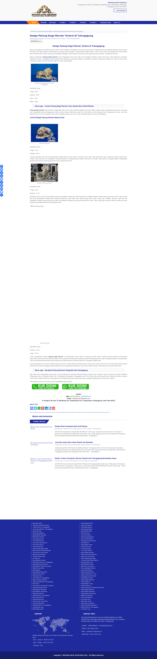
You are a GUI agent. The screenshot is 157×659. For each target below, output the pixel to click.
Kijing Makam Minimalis (39, 535)
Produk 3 (83, 22)
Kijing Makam (36, 570)
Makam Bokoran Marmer (40, 580)
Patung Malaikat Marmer (88, 568)
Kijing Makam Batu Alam (40, 572)
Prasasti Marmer (86, 585)
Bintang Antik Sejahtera (117, 2)
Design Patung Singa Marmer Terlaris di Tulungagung (61, 35)
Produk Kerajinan (95, 444)
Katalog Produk (105, 22)
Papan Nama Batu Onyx (40, 587)
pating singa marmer (70, 412)
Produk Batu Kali (97, 428)
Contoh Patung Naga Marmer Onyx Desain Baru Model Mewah (69, 106)
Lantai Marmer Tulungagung (41, 578)
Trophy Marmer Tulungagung (41, 527)
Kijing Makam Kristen (87, 564)
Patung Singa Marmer (87, 537)
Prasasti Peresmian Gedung (41, 525)
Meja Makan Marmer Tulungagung (43, 562)
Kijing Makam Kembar (39, 560)
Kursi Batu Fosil (85, 599)
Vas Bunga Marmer (86, 527)
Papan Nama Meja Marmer (89, 554)
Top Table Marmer (86, 550)
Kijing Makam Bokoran (87, 580)
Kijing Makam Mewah (87, 552)
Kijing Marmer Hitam (39, 574)
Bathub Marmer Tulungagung (89, 607)
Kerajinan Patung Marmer (55, 370)
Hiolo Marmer (85, 543)
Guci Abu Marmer (86, 535)
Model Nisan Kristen (38, 537)
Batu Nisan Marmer (38, 597)
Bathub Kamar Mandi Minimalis (42, 550)
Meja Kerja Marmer (38, 593)
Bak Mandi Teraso (86, 601)
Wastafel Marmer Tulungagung (42, 605)
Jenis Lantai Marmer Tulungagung (43, 529)
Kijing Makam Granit (87, 578)
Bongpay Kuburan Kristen (40, 564)
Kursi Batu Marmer (38, 544)
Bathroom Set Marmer (87, 566)
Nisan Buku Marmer (87, 570)
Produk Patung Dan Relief (73, 38)
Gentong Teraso (86, 546)
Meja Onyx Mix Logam (87, 556)
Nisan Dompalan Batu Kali (89, 605)
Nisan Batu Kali (37, 576)
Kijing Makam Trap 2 (87, 583)
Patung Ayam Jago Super (40, 601)
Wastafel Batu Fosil (87, 562)
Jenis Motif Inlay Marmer (40, 543)
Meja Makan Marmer (87, 523)
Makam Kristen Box (38, 568)
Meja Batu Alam (37, 523)
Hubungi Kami (120, 10)
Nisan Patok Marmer (87, 539)
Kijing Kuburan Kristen (39, 554)
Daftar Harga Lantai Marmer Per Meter (92, 587)
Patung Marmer (85, 581)
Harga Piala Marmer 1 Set (88, 574)
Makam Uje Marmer (87, 595)
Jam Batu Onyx (85, 609)
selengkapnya (93, 435)
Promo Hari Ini (45, 25)
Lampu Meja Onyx (38, 546)
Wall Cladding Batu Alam (88, 558)
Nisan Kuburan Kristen (87, 603)
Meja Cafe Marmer (86, 525)
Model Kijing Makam (38, 533)
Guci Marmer (36, 558)
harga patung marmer (38, 412)
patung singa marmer (50, 57)
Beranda (43, 22)
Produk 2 (73, 22)
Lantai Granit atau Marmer (40, 552)
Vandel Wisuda (37, 531)
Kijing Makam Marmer (87, 589)
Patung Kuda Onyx (38, 539)
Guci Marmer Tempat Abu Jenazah (43, 585)
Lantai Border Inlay (38, 607)
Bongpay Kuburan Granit (88, 541)
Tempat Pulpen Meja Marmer (89, 560)
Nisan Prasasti (85, 533)
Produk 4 (93, 22)
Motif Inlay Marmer (86, 597)
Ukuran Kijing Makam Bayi (40, 548)
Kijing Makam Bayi (86, 531)
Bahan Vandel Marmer (87, 572)
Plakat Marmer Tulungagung (41, 595)
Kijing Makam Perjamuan (88, 593)
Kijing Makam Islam (86, 544)
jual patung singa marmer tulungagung (55, 412)
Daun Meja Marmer (38, 541)
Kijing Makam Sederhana (40, 591)
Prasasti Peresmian (38, 603)
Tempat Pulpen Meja (39, 556)
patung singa (86, 412)
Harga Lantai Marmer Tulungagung (43, 581)
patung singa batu (94, 412)
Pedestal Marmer (86, 548)
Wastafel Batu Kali (38, 599)
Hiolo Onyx (36, 583)
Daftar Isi (117, 22)
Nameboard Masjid (86, 529)
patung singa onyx (104, 412)
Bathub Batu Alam (38, 609)
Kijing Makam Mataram (88, 591)
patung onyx (79, 412)
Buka (40, 41)
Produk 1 (63, 22)
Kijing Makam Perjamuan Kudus (42, 566)
